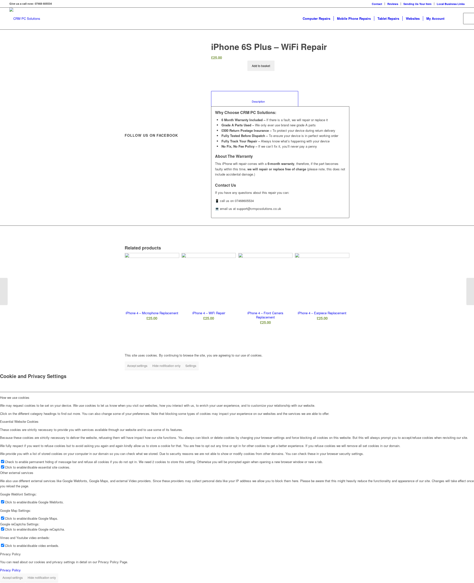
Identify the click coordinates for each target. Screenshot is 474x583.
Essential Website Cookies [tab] (19, 421)
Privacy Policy (10, 570)
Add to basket (261, 66)
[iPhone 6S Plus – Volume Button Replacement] (4, 291)
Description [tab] (254, 101)
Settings (190, 365)
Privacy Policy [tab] (10, 554)
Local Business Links (451, 4)
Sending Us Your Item (417, 4)
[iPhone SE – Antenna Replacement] (470, 291)
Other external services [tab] (16, 472)
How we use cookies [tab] (14, 397)
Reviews (392, 4)
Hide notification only (166, 365)
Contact (377, 4)
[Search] (452, 18)
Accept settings (137, 365)
